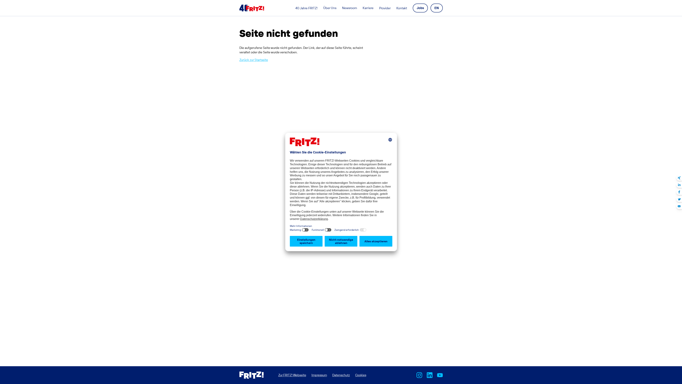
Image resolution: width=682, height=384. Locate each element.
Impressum (319, 375)
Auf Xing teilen (679, 178)
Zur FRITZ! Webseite (292, 375)
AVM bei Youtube (440, 375)
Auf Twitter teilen (679, 199)
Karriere (368, 8)
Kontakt (401, 8)
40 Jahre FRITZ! (306, 8)
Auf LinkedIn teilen (679, 185)
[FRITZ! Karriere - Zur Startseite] (251, 8)
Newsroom (349, 8)
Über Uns (329, 8)
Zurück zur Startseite (253, 60)
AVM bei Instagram (419, 375)
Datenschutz (341, 375)
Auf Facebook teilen (679, 192)
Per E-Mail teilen (679, 206)
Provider (385, 8)
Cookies (360, 375)
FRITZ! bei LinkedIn (429, 375)
